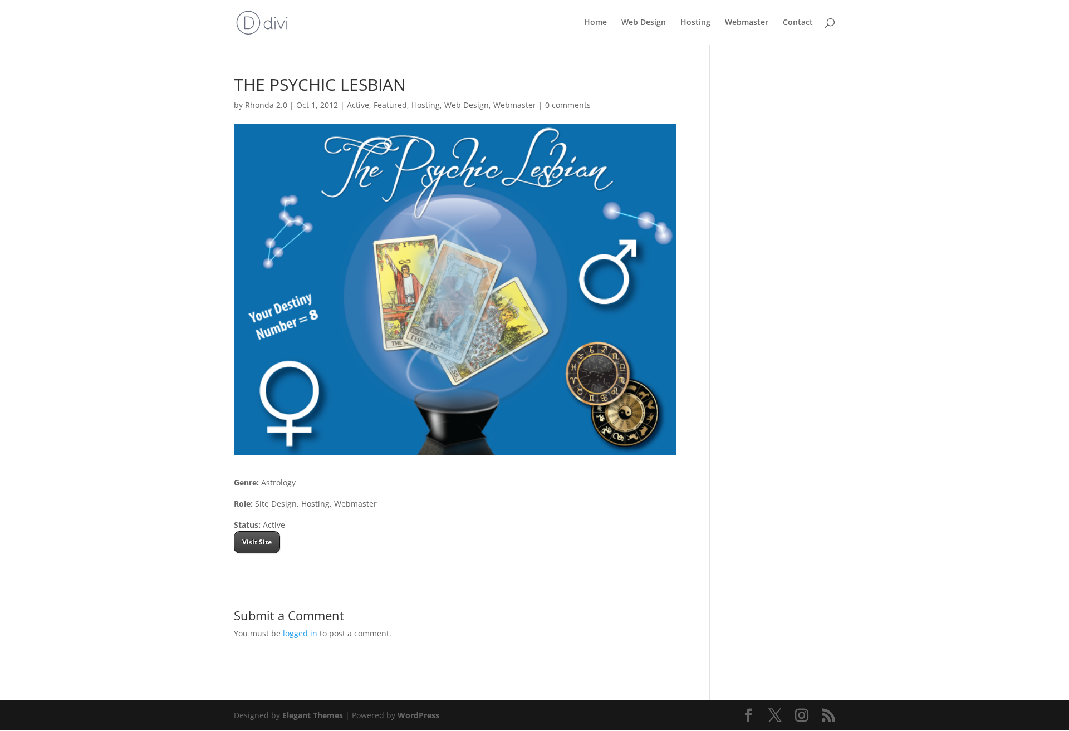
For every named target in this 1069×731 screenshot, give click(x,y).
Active (358, 105)
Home (595, 22)
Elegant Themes (312, 715)
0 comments (568, 105)
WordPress (418, 715)
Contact (798, 22)
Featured (390, 105)
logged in (300, 633)
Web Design (643, 22)
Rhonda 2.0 (266, 105)
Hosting (695, 22)
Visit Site (257, 542)
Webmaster (746, 22)
